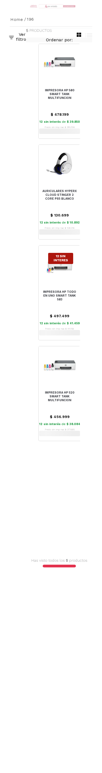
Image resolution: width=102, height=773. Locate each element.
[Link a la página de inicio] (17, 19)
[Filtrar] (18, 37)
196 (30, 19)
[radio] (79, 35)
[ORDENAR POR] (59, 39)
